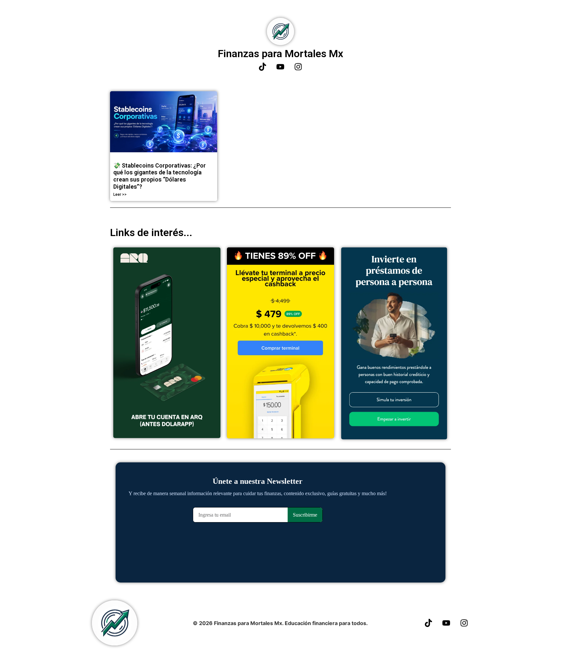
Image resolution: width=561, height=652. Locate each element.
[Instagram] (298, 67)
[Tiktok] (263, 67)
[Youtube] (280, 67)
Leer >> (120, 194)
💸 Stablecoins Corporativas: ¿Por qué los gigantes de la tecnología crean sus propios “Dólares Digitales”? (159, 176)
